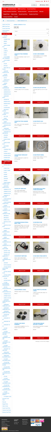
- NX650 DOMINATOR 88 (5, 231)
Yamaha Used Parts (33, 14)
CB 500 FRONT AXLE (38, 121)
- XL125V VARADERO (5, 75)
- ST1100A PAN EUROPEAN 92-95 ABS (6, 368)
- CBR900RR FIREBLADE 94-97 (6, 308)
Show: (48, 33)
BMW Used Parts (22, 8)
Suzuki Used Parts (23, 14)
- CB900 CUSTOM (6, 297)
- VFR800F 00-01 (6, 293)
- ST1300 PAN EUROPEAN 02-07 (6, 386)
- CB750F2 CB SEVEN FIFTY (5, 255)
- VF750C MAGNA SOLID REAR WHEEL (6, 268)
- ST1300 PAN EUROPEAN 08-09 (6, 389)
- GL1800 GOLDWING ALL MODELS (5, 393)
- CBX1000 (5, 178)
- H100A (4, 52)
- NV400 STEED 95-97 (6, 143)
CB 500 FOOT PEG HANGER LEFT (21, 122)
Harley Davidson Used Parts (9, 11)
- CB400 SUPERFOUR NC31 (6, 122)
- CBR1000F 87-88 (6, 319)
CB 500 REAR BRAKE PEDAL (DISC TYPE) (21, 223)
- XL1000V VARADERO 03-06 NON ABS (6, 333)
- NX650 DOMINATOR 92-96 (6, 241)
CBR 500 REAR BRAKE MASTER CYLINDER (38, 324)
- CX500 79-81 (5, 168)
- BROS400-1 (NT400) (5, 110)
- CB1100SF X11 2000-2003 (6, 349)
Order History (25, 422)
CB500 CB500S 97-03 (22, 20)
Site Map (16, 423)
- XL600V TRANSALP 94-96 (6, 213)
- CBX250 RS (5, 99)
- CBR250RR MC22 (5, 97)
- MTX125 (4, 65)
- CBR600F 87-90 (6, 189)
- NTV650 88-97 (6, 228)
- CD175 (4, 77)
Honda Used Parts (22, 11)
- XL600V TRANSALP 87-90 (6, 206)
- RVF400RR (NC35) (5, 146)
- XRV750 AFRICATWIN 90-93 (6, 288)
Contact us (38, 1)
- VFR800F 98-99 (6, 295)
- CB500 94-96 (5, 159)
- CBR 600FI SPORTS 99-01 (5, 186)
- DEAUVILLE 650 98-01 (6, 226)
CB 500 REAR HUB (37, 222)
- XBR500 (4, 176)
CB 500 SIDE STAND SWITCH (40, 256)
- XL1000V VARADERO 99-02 (6, 346)
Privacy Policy (4, 424)
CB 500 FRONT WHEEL (38, 155)
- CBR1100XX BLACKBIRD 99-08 (6, 356)
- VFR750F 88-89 (6, 280)
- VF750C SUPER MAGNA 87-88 (6, 275)
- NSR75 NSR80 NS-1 (6, 46)
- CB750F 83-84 (6, 252)
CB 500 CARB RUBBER (38, 53)
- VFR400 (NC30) (6, 155)
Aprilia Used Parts (12, 8)
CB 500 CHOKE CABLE (19, 87)
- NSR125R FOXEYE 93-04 (5, 72)
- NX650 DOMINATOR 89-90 (6, 234)
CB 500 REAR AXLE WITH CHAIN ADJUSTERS (39, 189)
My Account (24, 421)
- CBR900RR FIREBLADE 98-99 (6, 312)
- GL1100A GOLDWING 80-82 (6, 359)
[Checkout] (48, 1)
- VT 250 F (5, 105)
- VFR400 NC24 (6, 157)
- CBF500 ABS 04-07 (6, 165)
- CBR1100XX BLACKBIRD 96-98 (6, 353)
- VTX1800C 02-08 (6, 396)
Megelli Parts (6, 14)
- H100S (4, 54)
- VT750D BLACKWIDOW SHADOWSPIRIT (6, 284)
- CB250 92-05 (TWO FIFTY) (5, 80)
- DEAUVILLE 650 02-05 (6, 222)
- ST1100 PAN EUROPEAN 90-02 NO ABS (6, 364)
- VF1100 (4, 376)
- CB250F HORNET (4, 84)
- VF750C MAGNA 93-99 (6, 272)
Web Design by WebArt (14, 430)
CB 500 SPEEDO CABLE (20, 289)
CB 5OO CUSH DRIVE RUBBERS (19, 324)
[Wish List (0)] (44, 1)
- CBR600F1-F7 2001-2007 (6, 196)
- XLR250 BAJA (6, 107)
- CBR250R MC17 (6, 92)
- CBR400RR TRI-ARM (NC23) (6, 132)
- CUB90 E (5, 50)
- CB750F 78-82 (6, 250)
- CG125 (4, 63)
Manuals (41, 11)
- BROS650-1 (5, 215)
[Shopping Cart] (46, 1)
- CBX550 (4, 180)
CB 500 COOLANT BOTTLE (39, 87)
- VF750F (4, 278)
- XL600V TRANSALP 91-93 (6, 209)
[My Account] (42, 1)
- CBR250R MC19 (6, 94)
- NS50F (4, 43)
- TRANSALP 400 (6, 149)
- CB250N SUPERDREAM (5, 87)
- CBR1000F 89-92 (6, 322)
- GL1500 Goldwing (4, 36)
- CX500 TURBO (6, 170)
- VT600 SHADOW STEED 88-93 (6, 199)
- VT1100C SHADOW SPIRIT (6, 379)
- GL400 (4, 172)
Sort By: (47, 29)
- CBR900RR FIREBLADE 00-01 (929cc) (6, 301)
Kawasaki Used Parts (33, 11)
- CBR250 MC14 (6, 89)
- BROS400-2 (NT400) (5, 113)
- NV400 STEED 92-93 (6, 140)
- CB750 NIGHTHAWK (5, 248)
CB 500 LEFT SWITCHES (20, 188)
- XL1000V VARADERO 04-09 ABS (6, 337)
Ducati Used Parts (31, 8)
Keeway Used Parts (7, 16)
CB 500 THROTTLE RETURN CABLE (39, 290)
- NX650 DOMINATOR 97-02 (6, 244)
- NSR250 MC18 (6, 103)
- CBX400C (5, 135)
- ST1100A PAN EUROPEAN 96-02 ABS (6, 373)
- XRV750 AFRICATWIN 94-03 (6, 291)
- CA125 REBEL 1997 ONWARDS (6, 57)
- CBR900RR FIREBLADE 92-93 (6, 305)
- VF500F (4, 174)
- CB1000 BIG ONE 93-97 (5, 315)
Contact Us (16, 422)
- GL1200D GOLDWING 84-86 (6, 382)
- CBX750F (5, 262)
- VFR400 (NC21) (6, 153)
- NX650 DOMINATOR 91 (5, 238)
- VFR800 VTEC (6, 39)
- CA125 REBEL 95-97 (6, 61)
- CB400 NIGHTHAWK (5, 119)
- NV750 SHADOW (6, 264)
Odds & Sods (14, 14)
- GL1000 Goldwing (4, 329)
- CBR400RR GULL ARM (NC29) (6, 129)
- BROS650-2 (5, 217)
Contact (16, 16)
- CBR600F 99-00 (6, 193)
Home (4, 8)
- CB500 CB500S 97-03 (6, 162)
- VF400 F (5, 151)
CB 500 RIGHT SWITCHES (20, 256)
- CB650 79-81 (5, 219)
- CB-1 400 (5, 116)
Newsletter (24, 424)
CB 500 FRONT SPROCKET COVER (20, 155)
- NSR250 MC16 (6, 101)
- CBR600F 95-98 (6, 191)
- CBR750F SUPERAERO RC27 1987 (6, 259)
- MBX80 (4, 48)
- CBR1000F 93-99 (6, 325)
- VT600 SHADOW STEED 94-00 (6, 203)
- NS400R (4, 137)
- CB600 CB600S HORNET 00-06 (6, 183)
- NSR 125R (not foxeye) (6, 68)
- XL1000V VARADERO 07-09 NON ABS (6, 342)
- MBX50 (4, 41)
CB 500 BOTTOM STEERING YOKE (21, 54)
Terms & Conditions (6, 425)
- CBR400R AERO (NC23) (6, 126)
